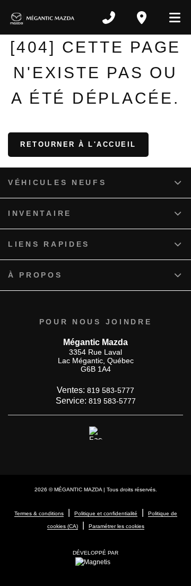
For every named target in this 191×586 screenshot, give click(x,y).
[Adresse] (141, 17)
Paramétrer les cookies (116, 526)
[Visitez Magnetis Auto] (95, 561)
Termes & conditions (39, 513)
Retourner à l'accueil (78, 144)
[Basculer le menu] (170, 17)
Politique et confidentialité (105, 513)
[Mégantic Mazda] (42, 17)
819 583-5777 (110, 390)
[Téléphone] (108, 17)
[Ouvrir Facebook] (95, 433)
